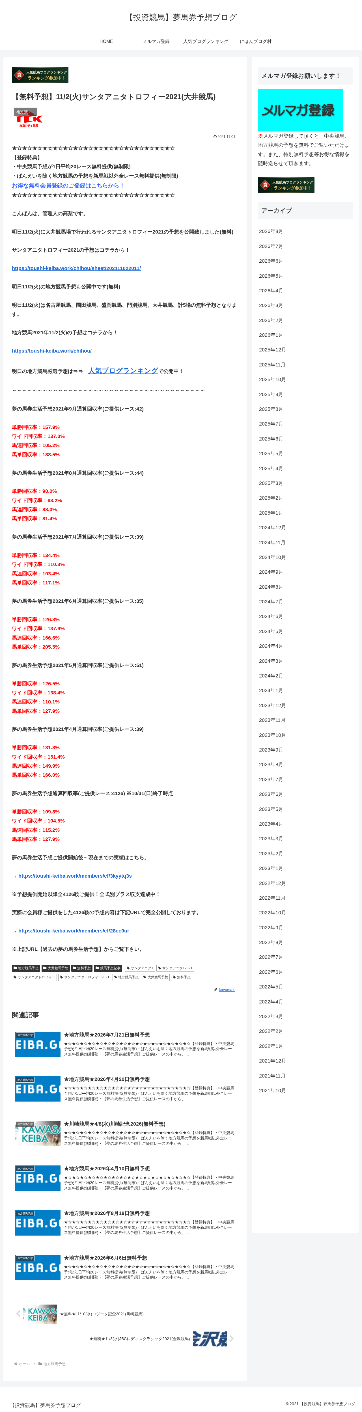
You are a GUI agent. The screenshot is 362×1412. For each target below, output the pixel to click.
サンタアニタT (142, 968)
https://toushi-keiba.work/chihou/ (52, 351)
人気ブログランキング (123, 370)
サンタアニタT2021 (177, 968)
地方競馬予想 (28, 968)
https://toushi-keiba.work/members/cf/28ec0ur (73, 931)
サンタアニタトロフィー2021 (86, 977)
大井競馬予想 (58, 968)
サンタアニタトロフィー (36, 977)
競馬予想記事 (110, 968)
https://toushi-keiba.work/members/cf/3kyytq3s (75, 876)
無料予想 (84, 968)
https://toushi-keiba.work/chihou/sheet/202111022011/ (76, 268)
